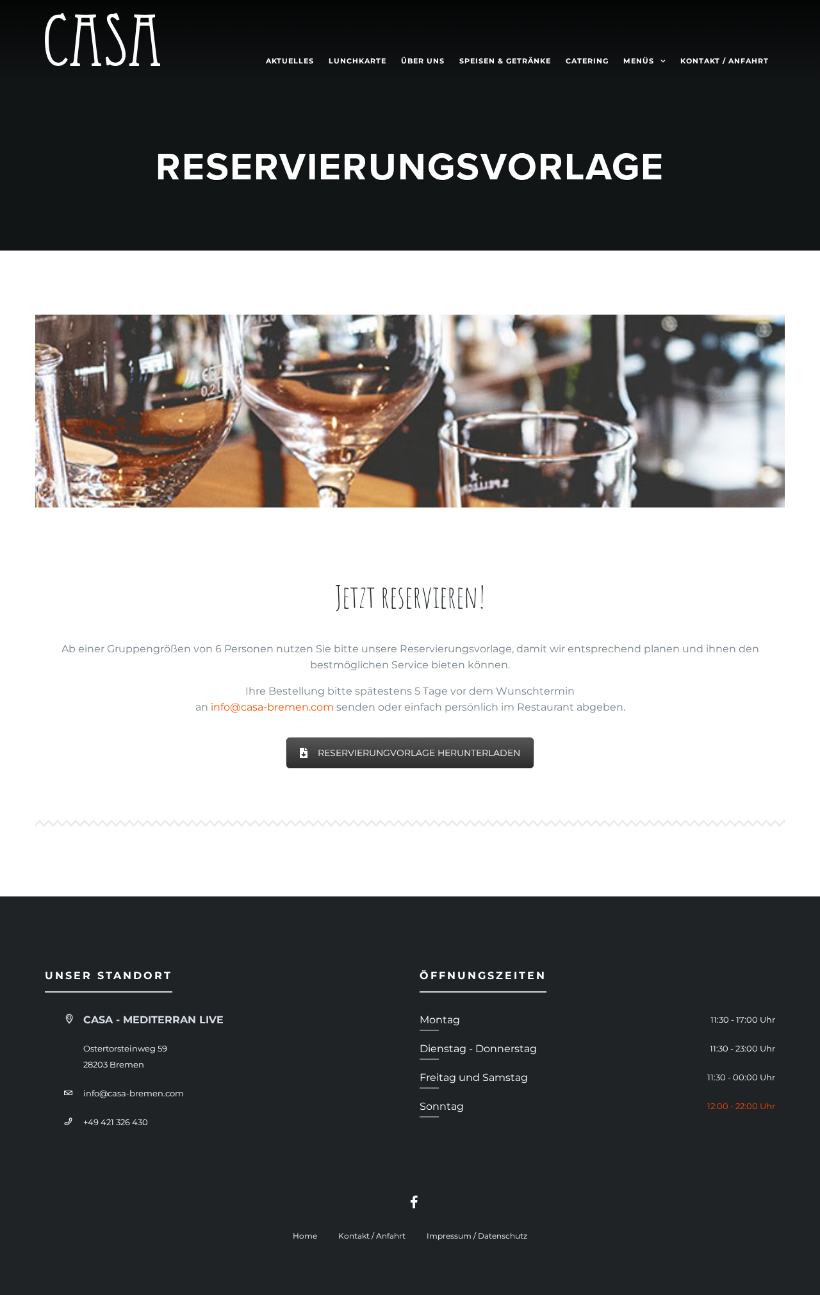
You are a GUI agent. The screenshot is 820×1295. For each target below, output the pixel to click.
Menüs (638, 60)
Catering (587, 60)
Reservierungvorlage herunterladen (419, 753)
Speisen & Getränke (505, 60)
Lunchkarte (357, 60)
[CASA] (102, 42)
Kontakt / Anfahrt (724, 60)
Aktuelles (290, 60)
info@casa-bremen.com (272, 707)
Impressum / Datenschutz (477, 1236)
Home (305, 1236)
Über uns (423, 60)
